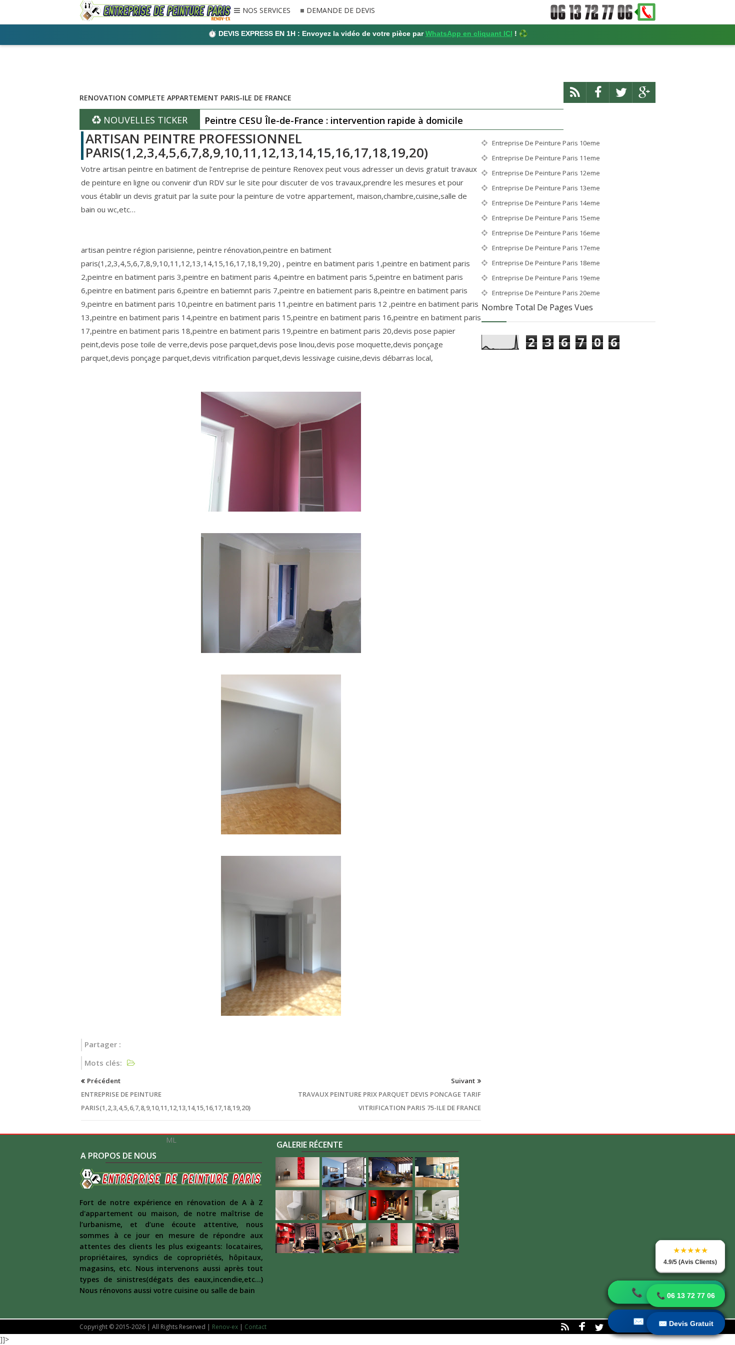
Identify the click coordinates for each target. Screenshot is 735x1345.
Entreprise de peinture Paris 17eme (546, 247)
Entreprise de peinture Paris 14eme (546, 202)
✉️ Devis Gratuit (686, 1324)
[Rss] (575, 96)
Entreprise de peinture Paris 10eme (546, 142)
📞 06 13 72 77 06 (685, 1296)
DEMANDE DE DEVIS (340, 10)
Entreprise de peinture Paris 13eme (546, 187)
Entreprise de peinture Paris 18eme (546, 262)
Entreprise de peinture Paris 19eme (546, 277)
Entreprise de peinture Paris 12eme (546, 172)
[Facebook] (598, 96)
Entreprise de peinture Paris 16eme (546, 232)
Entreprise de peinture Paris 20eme (546, 292)
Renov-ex (225, 1327)
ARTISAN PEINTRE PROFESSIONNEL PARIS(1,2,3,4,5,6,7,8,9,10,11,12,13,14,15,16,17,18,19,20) (257, 145)
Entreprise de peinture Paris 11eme (546, 157)
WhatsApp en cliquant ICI (469, 33)
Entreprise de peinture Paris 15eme (546, 217)
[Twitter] (621, 96)
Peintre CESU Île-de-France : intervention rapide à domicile (333, 120)
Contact (255, 1327)
